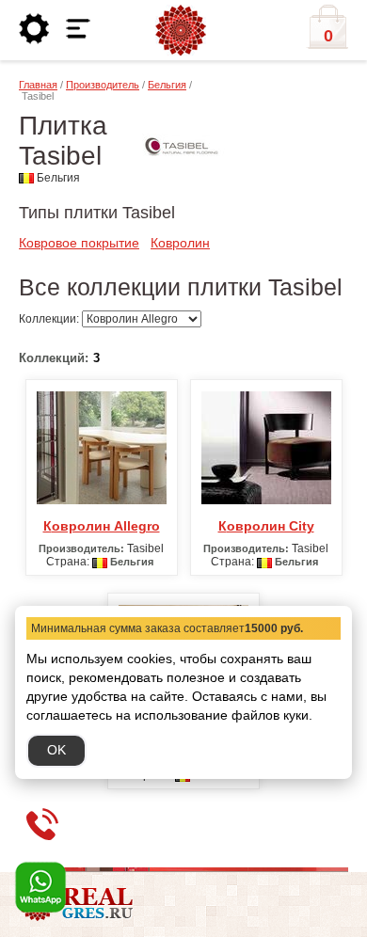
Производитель (102, 84)
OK (56, 749)
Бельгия (167, 84)
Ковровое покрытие (79, 242)
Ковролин (180, 242)
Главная (38, 84)
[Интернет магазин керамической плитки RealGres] (180, 31)
